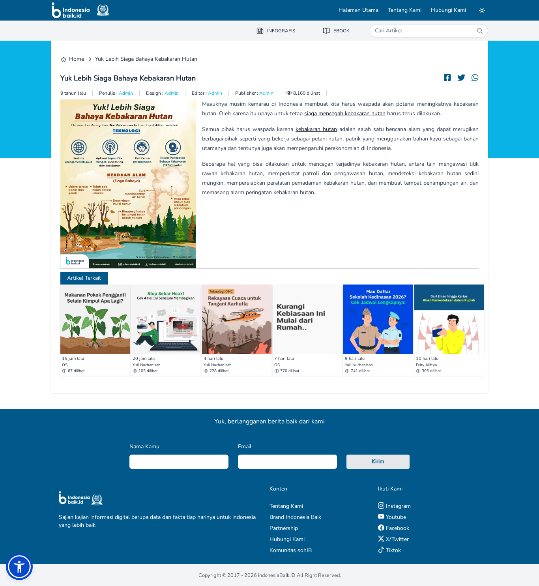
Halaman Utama (358, 10)
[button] (19, 566)
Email (244, 446)
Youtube (395, 517)
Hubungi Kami (448, 10)
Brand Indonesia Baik (295, 517)
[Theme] (481, 10)
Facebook (396, 528)
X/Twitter (396, 539)
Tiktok (392, 550)
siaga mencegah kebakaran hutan (345, 113)
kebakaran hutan (316, 129)
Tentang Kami (404, 10)
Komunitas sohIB (291, 550)
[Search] (480, 31)
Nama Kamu (144, 446)
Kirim (378, 461)
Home (76, 59)
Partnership (284, 528)
